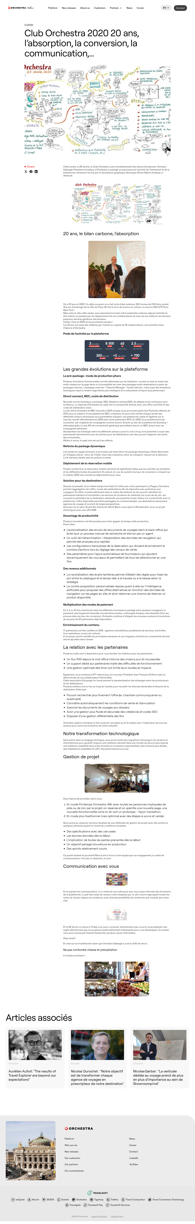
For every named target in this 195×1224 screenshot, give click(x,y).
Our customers (72, 1158)
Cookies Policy (116, 1216)
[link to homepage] (21, 8)
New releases (69, 7)
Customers (99, 7)
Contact (180, 8)
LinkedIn (133, 1158)
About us (85, 7)
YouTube (133, 1164)
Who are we (71, 1145)
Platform (52, 7)
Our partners (71, 1164)
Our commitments (74, 1170)
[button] (116, 8)
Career (140, 7)
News (129, 7)
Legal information (99, 1216)
